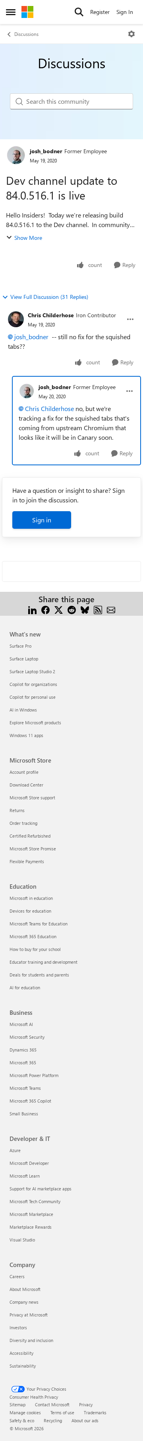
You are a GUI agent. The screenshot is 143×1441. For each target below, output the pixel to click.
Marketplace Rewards (31, 1227)
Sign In (124, 12)
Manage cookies (25, 1412)
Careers (17, 1276)
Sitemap (17, 1404)
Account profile (24, 772)
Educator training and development (43, 962)
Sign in (41, 520)
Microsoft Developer (29, 1163)
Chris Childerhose (51, 315)
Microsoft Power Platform (34, 1075)
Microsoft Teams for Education (39, 924)
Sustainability (23, 1366)
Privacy (86, 1404)
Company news (24, 1302)
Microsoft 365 (23, 1062)
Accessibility (21, 1353)
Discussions (26, 34)
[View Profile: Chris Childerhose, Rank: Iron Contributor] (16, 319)
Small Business (24, 1114)
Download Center (26, 785)
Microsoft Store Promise (33, 849)
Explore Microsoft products (35, 722)
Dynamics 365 (23, 1050)
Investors (18, 1327)
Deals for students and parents (39, 975)
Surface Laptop (24, 659)
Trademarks (95, 1412)
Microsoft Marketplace (31, 1214)
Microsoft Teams (25, 1088)
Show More (28, 237)
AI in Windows (23, 710)
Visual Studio (22, 1240)
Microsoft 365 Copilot (30, 1101)
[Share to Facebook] (45, 609)
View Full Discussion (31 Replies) (49, 296)
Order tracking (23, 823)
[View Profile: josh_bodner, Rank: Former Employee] (16, 155)
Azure (15, 1150)
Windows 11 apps (26, 735)
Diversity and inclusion (31, 1340)
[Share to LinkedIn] (32, 609)
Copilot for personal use (33, 697)
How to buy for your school (35, 949)
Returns (17, 810)
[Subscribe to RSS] (98, 609)
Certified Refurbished (30, 836)
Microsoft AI (21, 1024)
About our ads (85, 1420)
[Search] (79, 12)
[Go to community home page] (27, 12)
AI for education (25, 987)
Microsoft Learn (25, 1176)
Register (100, 12)
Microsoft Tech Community (35, 1201)
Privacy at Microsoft (29, 1315)
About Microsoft (25, 1289)
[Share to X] (58, 609)
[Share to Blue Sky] (85, 609)
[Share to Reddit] (72, 609)
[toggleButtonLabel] (131, 34)
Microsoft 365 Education (33, 936)
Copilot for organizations (33, 684)
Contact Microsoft (52, 1404)
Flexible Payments (27, 861)
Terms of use (62, 1412)
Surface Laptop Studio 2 (32, 671)
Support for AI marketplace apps (41, 1189)
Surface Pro (20, 646)
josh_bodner (46, 151)
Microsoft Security (27, 1037)
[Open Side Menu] (10, 12)
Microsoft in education (31, 898)
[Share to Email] (111, 609)
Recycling (53, 1420)
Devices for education (30, 911)
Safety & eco (22, 1420)
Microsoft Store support (32, 798)
